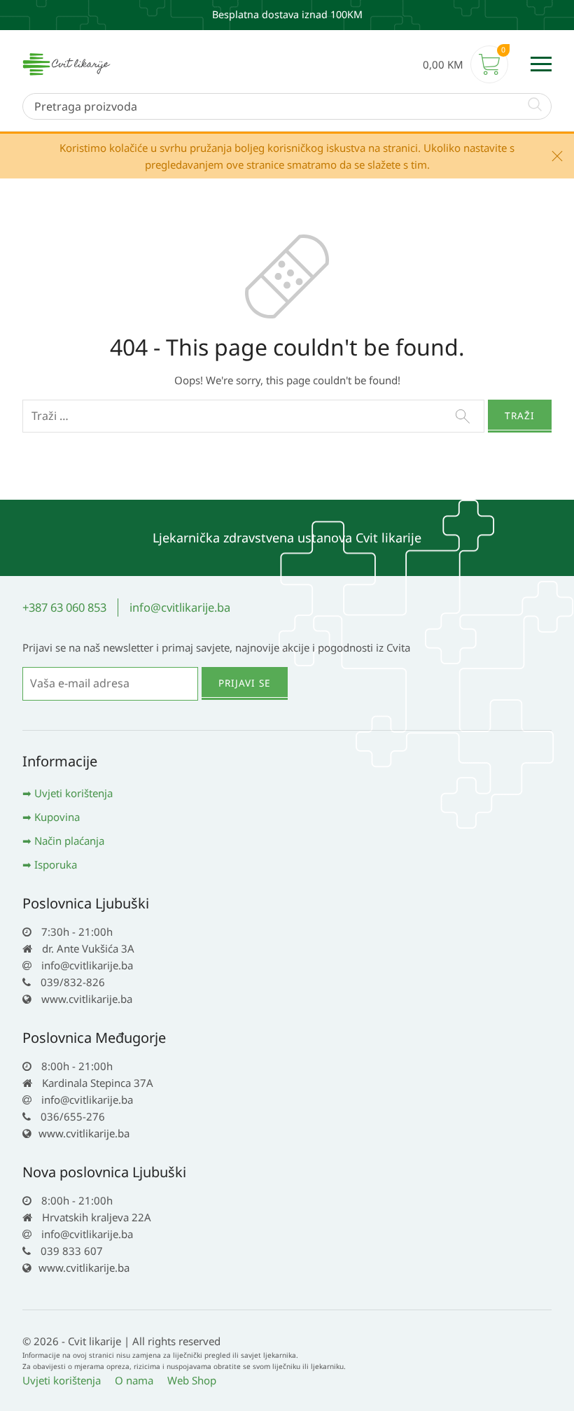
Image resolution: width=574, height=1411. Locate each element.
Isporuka (55, 864)
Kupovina (57, 817)
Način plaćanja (69, 841)
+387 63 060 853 (64, 607)
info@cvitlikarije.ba (180, 607)
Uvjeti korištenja (73, 793)
